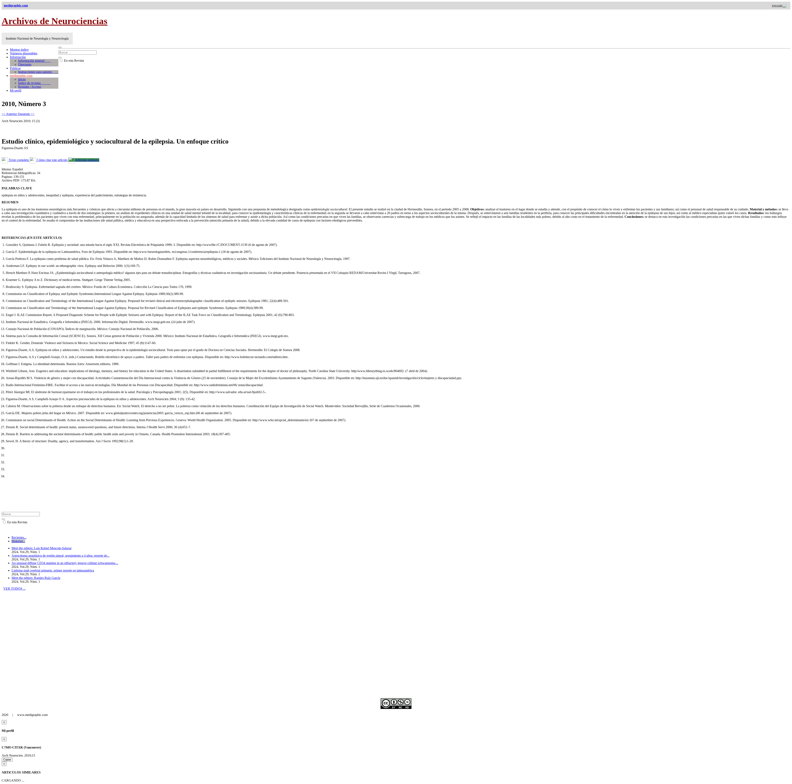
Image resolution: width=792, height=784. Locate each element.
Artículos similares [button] (86, 160)
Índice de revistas (34, 83)
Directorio (24, 64)
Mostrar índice (19, 49)
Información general (34, 60)
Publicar (15, 68)
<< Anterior (10, 114)
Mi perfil (15, 90)
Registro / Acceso (29, 86)
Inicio (22, 79)
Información (18, 57)
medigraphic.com (21, 75)
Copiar (7, 759)
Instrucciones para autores (38, 72)
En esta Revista (73, 60)
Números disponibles (23, 53)
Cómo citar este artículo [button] (52, 160)
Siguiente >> (26, 114)
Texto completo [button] (19, 160)
